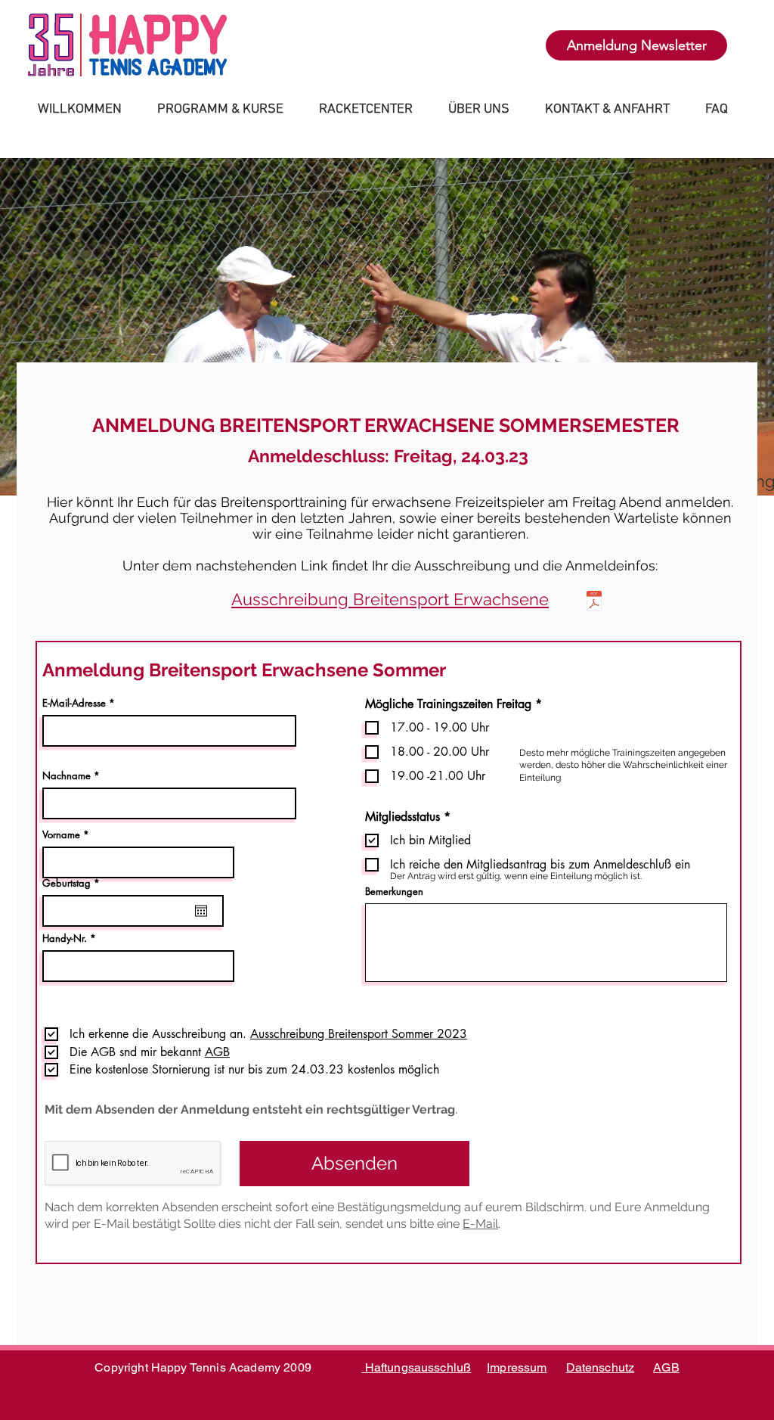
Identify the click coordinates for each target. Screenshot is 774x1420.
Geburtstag (73, 883)
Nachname (66, 776)
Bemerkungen (394, 891)
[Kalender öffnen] (201, 911)
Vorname (61, 835)
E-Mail (480, 1223)
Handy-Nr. (64, 938)
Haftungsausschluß (416, 1367)
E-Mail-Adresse (74, 703)
